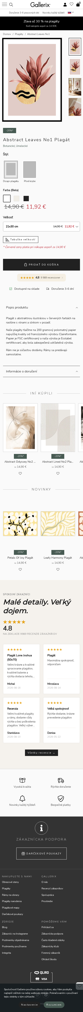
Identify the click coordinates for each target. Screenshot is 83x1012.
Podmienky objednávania (15, 940)
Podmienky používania (14, 946)
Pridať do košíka (44, 264)
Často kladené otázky (53, 940)
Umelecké (22, 146)
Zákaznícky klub (50, 946)
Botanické (9, 146)
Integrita (6, 952)
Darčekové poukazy (43, 853)
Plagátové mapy (10, 907)
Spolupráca (48, 895)
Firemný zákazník (51, 952)
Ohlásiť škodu (49, 959)
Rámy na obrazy (10, 895)
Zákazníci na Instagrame (15, 933)
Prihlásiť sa (48, 927)
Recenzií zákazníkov (52, 888)
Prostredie (47, 901)
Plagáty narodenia (12, 901)
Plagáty (6, 888)
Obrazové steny (10, 882)
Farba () (11, 190)
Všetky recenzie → (42, 752)
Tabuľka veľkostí (22, 239)
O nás (45, 882)
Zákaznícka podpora (52, 933)
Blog (4, 927)
